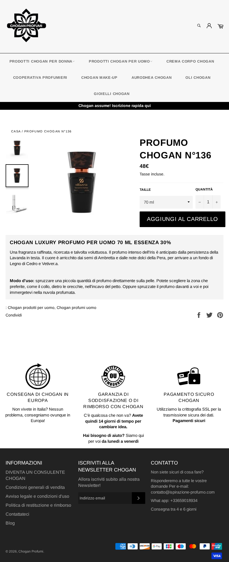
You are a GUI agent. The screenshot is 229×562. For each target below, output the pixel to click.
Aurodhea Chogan (152, 77)
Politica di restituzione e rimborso (38, 505)
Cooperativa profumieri (40, 77)
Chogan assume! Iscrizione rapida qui (114, 105)
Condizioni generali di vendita (35, 487)
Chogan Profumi (30, 551)
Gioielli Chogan (112, 94)
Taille (145, 190)
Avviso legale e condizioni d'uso (37, 496)
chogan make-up (99, 77)
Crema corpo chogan (190, 61)
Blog (10, 523)
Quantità (204, 189)
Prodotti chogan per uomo (119, 61)
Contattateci (17, 514)
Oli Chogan (197, 77)
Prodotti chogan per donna (41, 61)
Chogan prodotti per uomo (31, 307)
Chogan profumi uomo (76, 307)
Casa (16, 131)
